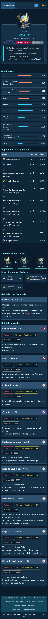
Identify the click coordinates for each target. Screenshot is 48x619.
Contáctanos (8, 598)
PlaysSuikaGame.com (14, 602)
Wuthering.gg (39, 598)
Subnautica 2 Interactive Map (23, 609)
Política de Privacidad (23, 598)
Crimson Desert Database (24, 605)
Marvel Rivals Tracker (34, 602)
